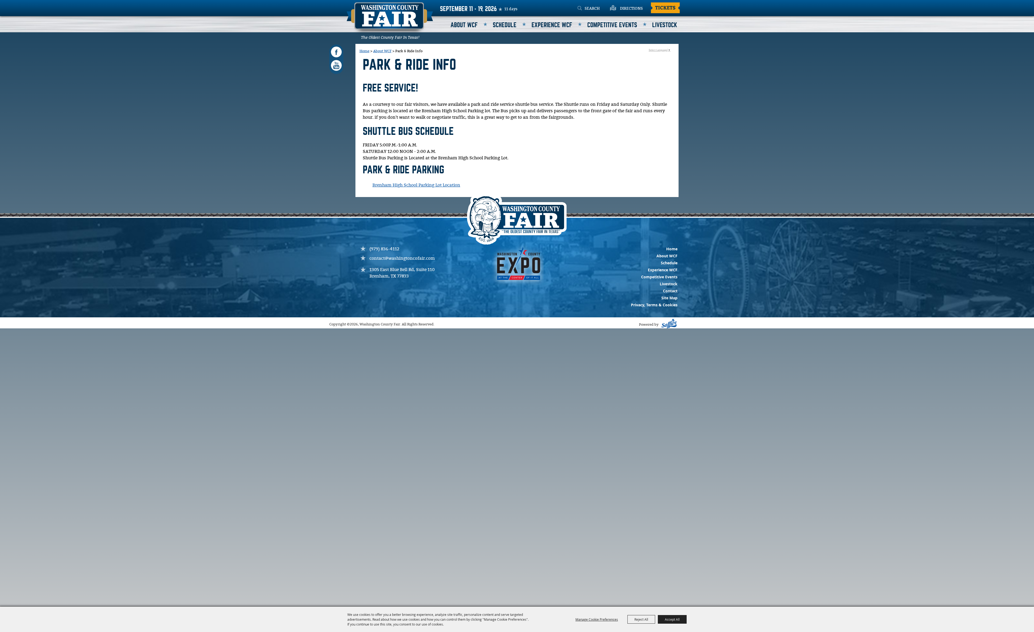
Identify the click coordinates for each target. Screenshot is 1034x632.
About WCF (464, 25)
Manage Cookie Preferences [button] (596, 619)
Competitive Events (612, 25)
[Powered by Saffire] (668, 325)
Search (579, 9)
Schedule (504, 25)
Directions (631, 8)
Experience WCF (552, 25)
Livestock (664, 25)
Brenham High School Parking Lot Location (416, 185)
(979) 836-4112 (384, 249)
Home (364, 51)
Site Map (669, 297)
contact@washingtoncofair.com (402, 258)
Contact (670, 290)
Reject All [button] (641, 619)
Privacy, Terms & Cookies (654, 304)
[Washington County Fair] (390, 19)
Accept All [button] (672, 619)
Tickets (665, 7)
